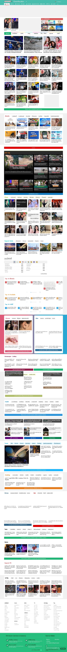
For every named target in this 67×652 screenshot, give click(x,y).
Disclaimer (57, 639)
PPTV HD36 (36, 623)
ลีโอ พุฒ (8, 75)
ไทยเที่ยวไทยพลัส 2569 (55, 116)
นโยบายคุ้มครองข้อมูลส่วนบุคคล (52, 643)
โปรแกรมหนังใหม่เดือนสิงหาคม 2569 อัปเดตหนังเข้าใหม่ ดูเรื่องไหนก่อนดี (33, 421)
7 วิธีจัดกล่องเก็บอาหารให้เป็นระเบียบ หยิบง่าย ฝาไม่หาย (28, 382)
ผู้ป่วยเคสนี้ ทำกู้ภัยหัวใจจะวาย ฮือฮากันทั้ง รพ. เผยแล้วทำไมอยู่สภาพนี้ (22, 582)
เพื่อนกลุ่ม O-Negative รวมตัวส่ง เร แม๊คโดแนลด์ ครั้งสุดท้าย (55, 189)
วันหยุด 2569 (46, 116)
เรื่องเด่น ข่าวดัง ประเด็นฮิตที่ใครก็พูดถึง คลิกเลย (33, 109)
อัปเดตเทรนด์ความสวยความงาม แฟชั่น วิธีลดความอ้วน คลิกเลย (18, 351)
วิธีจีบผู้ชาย (19, 318)
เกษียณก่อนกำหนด (33, 75)
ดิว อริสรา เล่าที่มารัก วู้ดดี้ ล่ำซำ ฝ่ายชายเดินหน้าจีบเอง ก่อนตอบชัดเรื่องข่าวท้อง (52, 51)
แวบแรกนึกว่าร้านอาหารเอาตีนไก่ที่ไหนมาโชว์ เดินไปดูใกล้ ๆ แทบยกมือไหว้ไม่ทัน (45, 209)
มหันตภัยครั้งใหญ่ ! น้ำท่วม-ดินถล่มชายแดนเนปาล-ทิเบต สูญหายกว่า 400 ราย (55, 164)
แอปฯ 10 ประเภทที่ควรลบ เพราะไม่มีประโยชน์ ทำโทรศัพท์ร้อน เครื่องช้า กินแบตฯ (21, 92)
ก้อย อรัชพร (26, 197)
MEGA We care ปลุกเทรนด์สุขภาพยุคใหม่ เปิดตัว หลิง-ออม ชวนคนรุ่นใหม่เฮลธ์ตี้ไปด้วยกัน (57, 572)
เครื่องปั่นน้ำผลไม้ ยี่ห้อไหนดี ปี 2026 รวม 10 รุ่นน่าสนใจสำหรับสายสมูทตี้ (10, 484)
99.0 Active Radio (57, 616)
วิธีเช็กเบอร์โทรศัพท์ (37, 529)
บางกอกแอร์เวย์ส (27, 620)
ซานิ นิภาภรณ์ (13, 197)
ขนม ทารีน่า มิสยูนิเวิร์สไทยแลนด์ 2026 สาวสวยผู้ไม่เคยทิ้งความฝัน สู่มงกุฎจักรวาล (10, 235)
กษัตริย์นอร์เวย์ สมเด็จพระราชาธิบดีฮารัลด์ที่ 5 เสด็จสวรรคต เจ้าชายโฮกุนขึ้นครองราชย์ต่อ (45, 66)
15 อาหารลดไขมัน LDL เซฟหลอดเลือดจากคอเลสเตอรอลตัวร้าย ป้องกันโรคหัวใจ (50, 308)
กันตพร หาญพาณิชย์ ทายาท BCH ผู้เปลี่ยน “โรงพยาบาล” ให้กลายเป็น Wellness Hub (45, 572)
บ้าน (49, 3)
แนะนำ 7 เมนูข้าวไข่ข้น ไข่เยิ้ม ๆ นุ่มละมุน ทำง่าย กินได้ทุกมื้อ (16, 479)
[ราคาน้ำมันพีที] (28, 262)
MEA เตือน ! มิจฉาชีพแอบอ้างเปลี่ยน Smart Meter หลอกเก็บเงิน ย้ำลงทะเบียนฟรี (21, 567)
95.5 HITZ (55, 612)
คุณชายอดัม (8, 88)
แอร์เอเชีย (25, 617)
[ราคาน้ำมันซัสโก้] (31, 262)
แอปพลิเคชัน (20, 88)
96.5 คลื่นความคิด (56, 613)
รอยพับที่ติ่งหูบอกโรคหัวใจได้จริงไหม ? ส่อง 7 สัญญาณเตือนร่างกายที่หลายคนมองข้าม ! (56, 128)
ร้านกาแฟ (24, 241)
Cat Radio (55, 627)
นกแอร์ (25, 616)
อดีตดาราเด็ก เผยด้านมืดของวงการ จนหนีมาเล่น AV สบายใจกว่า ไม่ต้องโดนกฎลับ (10, 582)
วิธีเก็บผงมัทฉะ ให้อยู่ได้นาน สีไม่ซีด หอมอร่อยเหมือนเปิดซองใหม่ (35, 479)
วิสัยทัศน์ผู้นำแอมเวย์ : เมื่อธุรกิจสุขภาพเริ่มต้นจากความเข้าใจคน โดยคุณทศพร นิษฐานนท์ (57, 567)
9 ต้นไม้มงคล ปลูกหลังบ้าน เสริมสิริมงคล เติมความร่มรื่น (8, 391)
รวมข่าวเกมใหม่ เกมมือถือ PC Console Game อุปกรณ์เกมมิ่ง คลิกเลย (33, 558)
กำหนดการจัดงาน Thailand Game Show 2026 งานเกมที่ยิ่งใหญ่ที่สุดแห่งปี (33, 554)
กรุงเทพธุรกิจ (7, 620)
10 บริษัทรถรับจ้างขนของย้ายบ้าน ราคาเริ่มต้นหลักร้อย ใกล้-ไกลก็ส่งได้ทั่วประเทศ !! (10, 128)
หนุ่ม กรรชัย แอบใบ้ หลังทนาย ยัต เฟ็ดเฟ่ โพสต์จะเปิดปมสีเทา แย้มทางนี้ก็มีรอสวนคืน (10, 66)
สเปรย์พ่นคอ (21, 401)
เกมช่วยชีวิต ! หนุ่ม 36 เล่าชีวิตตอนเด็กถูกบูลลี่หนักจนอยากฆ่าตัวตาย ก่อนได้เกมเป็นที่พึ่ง (10, 554)
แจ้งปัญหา (48, 641)
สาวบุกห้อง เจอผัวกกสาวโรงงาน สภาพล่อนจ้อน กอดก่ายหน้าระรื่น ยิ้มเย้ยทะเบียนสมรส (45, 595)
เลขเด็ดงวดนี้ (14, 116)
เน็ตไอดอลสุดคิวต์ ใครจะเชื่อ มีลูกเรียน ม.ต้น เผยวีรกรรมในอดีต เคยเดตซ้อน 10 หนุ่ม (56, 582)
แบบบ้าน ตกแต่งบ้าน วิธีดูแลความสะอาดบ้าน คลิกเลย (23, 395)
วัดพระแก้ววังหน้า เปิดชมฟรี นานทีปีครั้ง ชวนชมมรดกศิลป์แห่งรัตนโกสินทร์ (34, 455)
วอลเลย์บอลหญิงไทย (10, 48)
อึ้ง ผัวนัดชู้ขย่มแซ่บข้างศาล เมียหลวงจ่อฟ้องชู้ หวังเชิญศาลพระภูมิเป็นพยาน (33, 595)
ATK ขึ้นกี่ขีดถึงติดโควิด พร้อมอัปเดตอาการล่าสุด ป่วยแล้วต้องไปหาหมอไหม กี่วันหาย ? (22, 405)
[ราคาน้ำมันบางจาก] (17, 262)
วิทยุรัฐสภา (55, 605)
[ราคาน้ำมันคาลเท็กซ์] (23, 262)
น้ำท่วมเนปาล (28, 48)
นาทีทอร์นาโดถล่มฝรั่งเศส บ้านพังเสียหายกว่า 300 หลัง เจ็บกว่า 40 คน (55, 176)
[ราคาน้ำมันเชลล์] (20, 262)
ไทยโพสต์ (6, 607)
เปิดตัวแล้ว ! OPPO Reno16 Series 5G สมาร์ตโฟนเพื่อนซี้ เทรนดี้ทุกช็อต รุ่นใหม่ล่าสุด (33, 572)
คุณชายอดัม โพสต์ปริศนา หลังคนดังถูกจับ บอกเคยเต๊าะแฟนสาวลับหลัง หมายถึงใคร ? (10, 92)
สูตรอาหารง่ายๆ (36, 3)
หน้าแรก (7, 4)
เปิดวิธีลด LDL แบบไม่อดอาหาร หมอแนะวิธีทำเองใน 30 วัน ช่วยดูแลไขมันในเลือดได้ (33, 66)
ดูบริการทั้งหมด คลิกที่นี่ (36, 649)
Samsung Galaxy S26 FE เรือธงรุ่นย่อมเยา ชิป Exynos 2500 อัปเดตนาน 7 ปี (33, 533)
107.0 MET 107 (56, 625)
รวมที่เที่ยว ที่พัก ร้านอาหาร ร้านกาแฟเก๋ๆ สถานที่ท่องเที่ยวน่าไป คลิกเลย (33, 470)
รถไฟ (25, 621)
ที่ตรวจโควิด (27, 401)
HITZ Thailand (56, 628)
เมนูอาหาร (45, 475)
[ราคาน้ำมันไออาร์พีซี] (25, 262)
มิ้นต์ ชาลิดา (32, 197)
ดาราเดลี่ (6, 614)
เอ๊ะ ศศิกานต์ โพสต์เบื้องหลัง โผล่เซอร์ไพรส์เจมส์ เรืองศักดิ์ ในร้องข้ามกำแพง (24, 298)
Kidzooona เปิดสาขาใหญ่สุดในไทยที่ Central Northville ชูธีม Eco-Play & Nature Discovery (10, 572)
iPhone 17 (29, 529)
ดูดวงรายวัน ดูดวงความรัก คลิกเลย (19, 369)
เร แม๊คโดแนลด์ (21, 116)
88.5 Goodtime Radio (57, 606)
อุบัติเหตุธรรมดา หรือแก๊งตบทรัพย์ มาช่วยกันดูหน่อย (26, 189)
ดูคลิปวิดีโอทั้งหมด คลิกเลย (33, 193)
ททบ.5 (35, 610)
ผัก (18, 101)
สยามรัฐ (6, 625)
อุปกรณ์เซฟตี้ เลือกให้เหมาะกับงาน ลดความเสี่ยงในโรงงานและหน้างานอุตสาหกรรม (45, 567)
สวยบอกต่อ (14, 318)
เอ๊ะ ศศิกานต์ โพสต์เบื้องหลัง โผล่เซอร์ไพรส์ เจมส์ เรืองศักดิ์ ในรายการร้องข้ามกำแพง (21, 66)
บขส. (25, 623)
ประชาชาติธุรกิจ (7, 612)
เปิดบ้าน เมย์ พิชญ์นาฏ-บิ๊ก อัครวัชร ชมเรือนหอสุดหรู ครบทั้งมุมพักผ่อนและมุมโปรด (14, 373)
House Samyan (26, 607)
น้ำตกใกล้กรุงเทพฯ (57, 443)
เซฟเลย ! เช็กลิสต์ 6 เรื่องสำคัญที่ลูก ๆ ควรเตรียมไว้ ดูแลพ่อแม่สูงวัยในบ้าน (33, 410)
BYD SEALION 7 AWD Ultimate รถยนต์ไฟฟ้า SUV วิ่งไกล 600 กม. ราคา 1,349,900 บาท (40, 522)
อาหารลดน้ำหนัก (38, 475)
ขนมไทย (50, 475)
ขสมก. (25, 624)
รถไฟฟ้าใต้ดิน (26, 627)
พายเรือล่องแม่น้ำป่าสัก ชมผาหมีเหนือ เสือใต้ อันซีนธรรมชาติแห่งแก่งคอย (46, 452)
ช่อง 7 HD (35, 606)
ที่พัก (12, 443)
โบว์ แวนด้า (55, 88)
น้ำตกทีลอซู (39, 443)
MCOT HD (36, 609)
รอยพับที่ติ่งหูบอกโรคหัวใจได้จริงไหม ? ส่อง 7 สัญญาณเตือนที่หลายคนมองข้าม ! (45, 410)
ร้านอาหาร (36, 241)
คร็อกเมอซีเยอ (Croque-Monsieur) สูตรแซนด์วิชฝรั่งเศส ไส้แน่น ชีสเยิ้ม (31, 484)
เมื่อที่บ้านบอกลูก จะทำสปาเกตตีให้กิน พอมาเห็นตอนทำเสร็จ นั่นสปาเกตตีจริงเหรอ (21, 209)
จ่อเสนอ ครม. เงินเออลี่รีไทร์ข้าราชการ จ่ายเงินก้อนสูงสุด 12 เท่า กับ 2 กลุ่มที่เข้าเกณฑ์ (33, 79)
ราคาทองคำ (45, 610)
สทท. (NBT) (36, 612)
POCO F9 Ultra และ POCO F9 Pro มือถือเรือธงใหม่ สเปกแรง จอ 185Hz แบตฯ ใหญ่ (45, 533)
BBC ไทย (15, 613)
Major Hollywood (27, 610)
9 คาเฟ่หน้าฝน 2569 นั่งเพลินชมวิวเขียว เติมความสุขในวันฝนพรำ (57, 452)
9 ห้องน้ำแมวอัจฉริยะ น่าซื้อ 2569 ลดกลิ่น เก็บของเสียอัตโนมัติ (47, 383)
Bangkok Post (7, 627)
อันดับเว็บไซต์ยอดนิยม (47, 605)
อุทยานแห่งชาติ (30, 241)
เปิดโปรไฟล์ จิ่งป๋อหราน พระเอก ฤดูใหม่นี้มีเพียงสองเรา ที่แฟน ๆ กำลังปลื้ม (14, 421)
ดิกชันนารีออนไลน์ (47, 607)
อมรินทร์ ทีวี (36, 613)
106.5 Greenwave (57, 624)
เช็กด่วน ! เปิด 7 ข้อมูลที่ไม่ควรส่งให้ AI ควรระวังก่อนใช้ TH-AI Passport (22, 141)
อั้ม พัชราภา (38, 197)
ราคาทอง (28, 493)
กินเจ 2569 (28, 116)
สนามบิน (31, 88)
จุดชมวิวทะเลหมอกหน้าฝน (47, 443)
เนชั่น (5, 628)
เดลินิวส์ (6, 606)
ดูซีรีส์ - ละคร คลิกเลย (14, 437)
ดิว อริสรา (46, 48)
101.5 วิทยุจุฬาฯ (56, 617)
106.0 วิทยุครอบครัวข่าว (57, 623)
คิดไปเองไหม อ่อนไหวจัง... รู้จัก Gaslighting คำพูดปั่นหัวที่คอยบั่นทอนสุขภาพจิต (56, 405)
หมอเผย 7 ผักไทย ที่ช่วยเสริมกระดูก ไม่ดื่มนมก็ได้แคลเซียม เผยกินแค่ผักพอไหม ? (21, 105)
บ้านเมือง (6, 624)
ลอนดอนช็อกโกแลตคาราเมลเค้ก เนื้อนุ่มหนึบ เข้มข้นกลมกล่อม (20, 484)
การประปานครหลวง (47, 616)
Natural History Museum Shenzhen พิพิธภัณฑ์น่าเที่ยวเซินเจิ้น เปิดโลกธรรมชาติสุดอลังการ (16, 465)
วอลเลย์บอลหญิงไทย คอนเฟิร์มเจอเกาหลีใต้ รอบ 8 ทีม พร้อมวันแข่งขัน (24, 289)
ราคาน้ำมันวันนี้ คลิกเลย (44, 273)
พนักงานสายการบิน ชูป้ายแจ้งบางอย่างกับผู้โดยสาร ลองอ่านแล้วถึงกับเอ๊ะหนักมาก (33, 92)
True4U (35, 620)
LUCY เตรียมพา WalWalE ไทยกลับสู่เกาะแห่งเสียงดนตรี (52, 421)
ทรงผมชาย (42, 318)
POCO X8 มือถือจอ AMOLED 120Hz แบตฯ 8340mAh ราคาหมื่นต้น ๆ (56, 533)
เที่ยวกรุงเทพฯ (18, 241)
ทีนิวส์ (15, 609)
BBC (15, 612)
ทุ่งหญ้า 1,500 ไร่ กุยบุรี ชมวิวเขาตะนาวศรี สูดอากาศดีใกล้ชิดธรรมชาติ (46, 447)
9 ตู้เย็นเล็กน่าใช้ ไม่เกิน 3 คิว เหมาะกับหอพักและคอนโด (28, 387)
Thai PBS (35, 607)
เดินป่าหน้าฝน (28, 443)
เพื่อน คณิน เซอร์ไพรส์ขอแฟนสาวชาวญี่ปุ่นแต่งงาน (40, 189)
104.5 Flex (55, 620)
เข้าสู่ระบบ (59, 1)
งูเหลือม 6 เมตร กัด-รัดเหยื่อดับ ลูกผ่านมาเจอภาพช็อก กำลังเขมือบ (10, 595)
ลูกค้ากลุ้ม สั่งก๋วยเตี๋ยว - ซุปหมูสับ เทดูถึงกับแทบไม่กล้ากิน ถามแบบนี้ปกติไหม (57, 79)
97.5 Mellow (56, 614)
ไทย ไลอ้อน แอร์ (27, 619)
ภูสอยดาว (33, 443)
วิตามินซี (57, 401)
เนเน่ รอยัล (43, 75)
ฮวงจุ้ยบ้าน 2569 (32, 374)
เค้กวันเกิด (21, 475)
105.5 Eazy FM (56, 621)
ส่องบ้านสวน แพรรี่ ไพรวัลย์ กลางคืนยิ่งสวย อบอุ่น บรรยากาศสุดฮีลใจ (9, 387)
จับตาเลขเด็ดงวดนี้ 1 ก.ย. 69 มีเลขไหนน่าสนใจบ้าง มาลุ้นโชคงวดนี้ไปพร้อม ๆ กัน (10, 365)
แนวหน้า (6, 623)
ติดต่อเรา (48, 639)
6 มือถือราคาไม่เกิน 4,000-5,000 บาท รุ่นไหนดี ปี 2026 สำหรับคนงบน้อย (21, 533)
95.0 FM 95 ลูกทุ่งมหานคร (58, 610)
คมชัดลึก (6, 613)
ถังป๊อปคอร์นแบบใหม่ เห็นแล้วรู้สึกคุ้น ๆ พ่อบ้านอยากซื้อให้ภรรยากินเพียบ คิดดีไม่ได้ (21, 595)
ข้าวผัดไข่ (32, 475)
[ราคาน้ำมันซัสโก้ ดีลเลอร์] (37, 262)
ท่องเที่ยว (43, 3)
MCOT (15, 610)
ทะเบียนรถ (31, 101)
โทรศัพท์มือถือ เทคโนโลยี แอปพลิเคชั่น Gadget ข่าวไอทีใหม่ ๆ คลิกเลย (33, 537)
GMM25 (35, 621)
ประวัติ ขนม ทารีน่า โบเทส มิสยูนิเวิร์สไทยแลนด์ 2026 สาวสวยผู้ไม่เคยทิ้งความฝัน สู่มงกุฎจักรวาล (11, 332)
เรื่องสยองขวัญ (27, 578)
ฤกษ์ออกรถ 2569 (50, 493)
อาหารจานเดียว (15, 475)
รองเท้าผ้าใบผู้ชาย (48, 318)
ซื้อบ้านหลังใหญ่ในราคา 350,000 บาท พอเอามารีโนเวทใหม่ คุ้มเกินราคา (28, 378)
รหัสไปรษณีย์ (46, 614)
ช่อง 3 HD (35, 605)
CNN (15, 616)
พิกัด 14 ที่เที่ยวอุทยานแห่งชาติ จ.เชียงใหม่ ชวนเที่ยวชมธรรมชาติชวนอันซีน (10, 253)
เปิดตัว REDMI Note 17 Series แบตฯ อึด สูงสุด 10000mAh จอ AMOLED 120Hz (10, 533)
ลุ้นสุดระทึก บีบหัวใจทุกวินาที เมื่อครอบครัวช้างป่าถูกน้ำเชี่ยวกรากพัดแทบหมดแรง (40, 177)
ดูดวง (24, 3)
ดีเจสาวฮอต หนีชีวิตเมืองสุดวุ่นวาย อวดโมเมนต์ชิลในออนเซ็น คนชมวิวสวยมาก (56, 595)
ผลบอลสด (29, 3)
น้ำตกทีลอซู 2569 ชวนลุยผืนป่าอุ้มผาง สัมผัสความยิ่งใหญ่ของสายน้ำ (45, 253)
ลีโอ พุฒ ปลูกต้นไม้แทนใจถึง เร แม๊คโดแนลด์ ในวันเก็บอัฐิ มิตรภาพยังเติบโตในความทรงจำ (10, 79)
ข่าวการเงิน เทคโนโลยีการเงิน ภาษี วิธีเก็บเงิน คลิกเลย (18, 524)
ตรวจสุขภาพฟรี (34, 401)
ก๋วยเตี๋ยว (55, 75)
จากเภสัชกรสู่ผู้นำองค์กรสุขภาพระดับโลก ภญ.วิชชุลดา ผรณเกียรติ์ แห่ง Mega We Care (21, 572)
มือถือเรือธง (44, 529)
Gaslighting (41, 401)
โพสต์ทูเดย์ (6, 617)
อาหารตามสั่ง (56, 475)
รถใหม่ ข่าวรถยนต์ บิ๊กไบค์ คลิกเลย (48, 525)
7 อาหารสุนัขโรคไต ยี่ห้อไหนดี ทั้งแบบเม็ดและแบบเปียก (52, 374)
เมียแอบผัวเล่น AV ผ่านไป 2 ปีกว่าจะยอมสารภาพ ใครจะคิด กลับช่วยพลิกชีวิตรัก (33, 582)
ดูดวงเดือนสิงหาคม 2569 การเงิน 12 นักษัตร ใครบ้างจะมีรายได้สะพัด (50, 289)
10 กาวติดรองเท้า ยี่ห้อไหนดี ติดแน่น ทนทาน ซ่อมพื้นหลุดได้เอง (24, 308)
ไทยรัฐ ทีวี (35, 616)
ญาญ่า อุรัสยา (50, 197)
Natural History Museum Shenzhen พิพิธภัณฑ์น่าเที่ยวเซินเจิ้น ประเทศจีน (21, 253)
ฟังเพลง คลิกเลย (52, 437)
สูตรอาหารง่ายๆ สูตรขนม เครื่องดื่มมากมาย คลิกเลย (33, 488)
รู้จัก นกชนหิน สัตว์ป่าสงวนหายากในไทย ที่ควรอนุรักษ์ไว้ (47, 379)
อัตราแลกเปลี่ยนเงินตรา (47, 609)
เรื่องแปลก (20, 578)
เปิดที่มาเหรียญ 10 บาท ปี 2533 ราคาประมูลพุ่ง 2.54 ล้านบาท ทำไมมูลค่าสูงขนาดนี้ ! (10, 507)
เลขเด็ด (38, 578)
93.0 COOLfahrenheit (57, 607)
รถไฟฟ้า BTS (26, 626)
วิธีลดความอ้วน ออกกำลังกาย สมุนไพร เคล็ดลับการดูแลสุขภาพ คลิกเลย (33, 414)
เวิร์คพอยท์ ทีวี (36, 614)
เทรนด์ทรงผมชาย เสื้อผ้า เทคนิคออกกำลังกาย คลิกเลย (48, 350)
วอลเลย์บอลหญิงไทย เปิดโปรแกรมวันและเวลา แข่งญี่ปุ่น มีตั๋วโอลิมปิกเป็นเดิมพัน (13, 51)
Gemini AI (19, 529)
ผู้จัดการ (6, 616)
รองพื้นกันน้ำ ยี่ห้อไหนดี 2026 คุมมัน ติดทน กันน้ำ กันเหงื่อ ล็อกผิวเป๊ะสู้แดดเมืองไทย (25, 347)
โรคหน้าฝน (51, 401)
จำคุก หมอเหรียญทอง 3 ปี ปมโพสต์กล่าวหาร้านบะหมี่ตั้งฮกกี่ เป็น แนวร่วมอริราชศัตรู (56, 66)
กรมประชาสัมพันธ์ (17, 617)
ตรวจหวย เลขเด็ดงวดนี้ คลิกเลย (48, 369)
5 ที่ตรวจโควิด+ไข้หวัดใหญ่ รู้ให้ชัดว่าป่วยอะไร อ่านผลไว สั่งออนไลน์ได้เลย (45, 405)
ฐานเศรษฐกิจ (7, 621)
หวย (16, 578)
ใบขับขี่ (44, 493)
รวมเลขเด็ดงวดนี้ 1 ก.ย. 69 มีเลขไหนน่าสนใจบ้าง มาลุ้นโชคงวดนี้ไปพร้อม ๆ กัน (33, 128)
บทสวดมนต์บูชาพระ (24, 374)
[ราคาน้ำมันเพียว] (34, 262)
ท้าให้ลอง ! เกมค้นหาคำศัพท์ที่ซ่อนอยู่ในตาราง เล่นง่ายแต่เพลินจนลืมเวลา (57, 546)
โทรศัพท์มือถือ (12, 529)
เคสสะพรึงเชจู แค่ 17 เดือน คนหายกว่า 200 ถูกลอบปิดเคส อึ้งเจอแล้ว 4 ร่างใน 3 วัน (45, 582)
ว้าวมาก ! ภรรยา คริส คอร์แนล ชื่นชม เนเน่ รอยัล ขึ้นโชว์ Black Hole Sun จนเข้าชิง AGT (45, 79)
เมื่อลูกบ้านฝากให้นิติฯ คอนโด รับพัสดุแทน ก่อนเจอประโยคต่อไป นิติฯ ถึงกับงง (33, 222)
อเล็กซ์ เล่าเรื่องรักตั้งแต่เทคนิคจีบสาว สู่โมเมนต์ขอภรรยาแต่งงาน (50, 298)
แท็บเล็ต (24, 529)
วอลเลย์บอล (16, 48)
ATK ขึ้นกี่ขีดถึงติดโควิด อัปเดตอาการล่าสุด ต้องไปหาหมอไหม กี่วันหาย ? (10, 105)
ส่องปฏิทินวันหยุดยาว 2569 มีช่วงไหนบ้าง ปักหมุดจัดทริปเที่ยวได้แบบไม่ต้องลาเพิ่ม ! (56, 141)
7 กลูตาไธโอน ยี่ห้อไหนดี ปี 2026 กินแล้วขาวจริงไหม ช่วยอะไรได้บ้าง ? (21, 410)
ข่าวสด (6, 610)
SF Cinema (26, 606)
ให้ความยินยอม (63, 648)
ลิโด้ (25, 609)
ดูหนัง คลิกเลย (33, 437)
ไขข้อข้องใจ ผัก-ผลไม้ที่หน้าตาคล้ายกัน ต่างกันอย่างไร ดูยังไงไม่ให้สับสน (57, 479)
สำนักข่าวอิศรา (16, 607)
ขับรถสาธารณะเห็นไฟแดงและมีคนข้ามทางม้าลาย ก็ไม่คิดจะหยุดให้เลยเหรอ (40, 164)
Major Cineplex (26, 605)
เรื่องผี (12, 578)
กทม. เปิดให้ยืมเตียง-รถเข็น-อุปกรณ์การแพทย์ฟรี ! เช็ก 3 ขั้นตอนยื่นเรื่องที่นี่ (10, 141)
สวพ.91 (45, 612)
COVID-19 (8, 101)
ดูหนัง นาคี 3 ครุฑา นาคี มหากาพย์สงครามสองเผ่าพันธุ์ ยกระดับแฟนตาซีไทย (37, 308)
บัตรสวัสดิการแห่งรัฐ (22, 493)
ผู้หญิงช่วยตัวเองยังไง (25, 318)
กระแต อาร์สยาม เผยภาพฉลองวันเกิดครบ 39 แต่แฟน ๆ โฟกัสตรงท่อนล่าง (33, 209)
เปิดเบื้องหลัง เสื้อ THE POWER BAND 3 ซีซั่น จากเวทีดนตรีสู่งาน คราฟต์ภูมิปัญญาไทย (10, 567)
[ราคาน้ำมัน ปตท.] (14, 262)
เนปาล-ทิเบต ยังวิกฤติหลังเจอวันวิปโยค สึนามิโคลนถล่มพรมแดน (18, 172)
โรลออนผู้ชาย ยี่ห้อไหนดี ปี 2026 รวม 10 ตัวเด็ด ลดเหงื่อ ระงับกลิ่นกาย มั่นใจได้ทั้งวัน (55, 332)
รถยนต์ (54, 3)
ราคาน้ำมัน (40, 116)
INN (15, 606)
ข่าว (13, 3)
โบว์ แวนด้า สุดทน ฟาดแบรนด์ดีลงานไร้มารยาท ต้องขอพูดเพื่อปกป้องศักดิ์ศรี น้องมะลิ (57, 92)
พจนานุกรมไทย (46, 606)
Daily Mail (16, 614)
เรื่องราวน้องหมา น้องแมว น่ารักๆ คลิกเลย (52, 387)
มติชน (5, 609)
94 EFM (55, 609)
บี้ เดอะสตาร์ (44, 197)
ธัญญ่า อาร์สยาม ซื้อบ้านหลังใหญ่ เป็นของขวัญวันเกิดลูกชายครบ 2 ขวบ (45, 222)
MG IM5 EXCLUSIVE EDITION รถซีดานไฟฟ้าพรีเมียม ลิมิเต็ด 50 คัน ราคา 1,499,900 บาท (55, 507)
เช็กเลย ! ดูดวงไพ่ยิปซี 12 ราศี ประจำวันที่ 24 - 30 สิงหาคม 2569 (9, 360)
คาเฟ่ (42, 88)
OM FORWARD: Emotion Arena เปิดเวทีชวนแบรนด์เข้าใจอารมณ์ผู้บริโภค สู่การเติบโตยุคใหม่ (33, 567)
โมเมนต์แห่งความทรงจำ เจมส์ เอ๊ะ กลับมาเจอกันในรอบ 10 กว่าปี (10, 209)
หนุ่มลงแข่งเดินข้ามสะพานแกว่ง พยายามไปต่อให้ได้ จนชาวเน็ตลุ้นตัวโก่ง (10, 222)
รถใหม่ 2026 (40, 493)
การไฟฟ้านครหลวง (47, 617)
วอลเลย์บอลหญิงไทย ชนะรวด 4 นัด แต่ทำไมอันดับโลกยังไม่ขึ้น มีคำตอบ (21, 79)
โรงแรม (42, 241)
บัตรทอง (46, 401)
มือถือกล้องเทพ (50, 529)
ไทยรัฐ (6, 605)
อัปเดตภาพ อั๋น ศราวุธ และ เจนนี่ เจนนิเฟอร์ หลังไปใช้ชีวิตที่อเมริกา (21, 222)
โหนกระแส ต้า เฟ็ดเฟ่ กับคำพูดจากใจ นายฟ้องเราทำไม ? (11, 189)
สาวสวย (53, 318)
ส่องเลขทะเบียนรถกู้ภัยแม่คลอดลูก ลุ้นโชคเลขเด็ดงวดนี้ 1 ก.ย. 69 (33, 105)
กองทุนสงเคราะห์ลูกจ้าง (14, 493)
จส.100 (45, 613)
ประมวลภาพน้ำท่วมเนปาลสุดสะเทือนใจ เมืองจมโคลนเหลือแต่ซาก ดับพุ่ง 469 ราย (33, 51)
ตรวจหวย (18, 3)
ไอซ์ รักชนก (19, 197)
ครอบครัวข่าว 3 (16, 605)
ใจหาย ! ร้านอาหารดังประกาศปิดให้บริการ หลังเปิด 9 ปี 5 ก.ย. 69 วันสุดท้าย (45, 92)
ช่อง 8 (35, 617)
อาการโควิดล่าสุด (14, 401)
